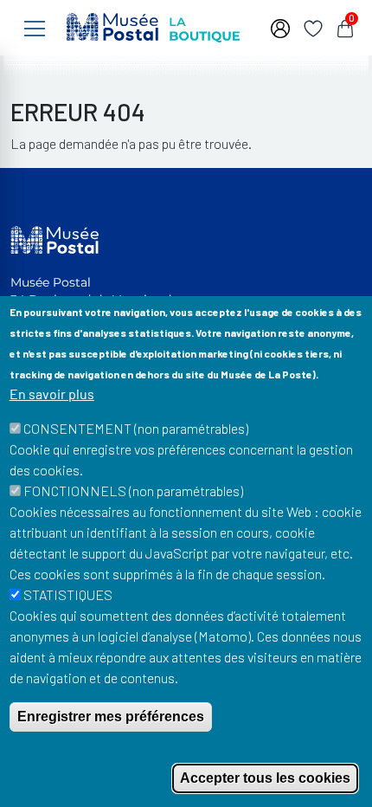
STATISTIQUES (67, 594)
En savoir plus (52, 393)
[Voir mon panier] (345, 26)
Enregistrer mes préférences (110, 716)
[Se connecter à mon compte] (280, 26)
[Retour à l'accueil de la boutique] (153, 25)
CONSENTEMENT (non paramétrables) (135, 428)
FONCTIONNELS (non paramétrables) (133, 490)
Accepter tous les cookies (265, 778)
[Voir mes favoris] (313, 26)
